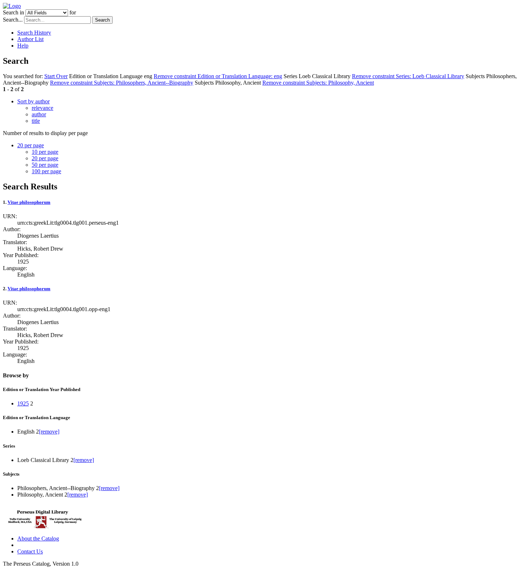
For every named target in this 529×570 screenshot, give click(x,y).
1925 (23, 403)
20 (45, 158)
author (39, 114)
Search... (13, 20)
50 (45, 165)
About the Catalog (38, 538)
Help (22, 45)
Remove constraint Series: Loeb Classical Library (408, 76)
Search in (13, 12)
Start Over (56, 76)
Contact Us (30, 551)
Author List (30, 39)
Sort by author (33, 101)
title (36, 121)
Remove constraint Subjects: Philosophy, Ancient (318, 83)
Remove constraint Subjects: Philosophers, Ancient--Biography (121, 83)
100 (46, 171)
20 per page (30, 145)
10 (45, 152)
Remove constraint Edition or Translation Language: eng (218, 76)
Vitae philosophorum (29, 202)
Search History (34, 33)
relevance (42, 108)
